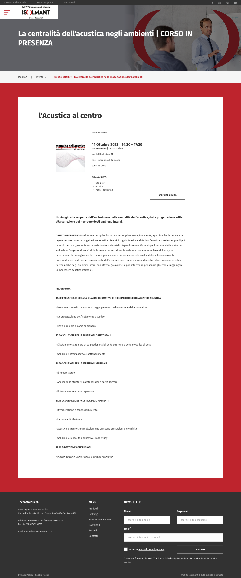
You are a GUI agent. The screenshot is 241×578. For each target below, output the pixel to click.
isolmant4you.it (45, 2)
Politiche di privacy (173, 558)
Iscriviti (200, 549)
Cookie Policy (42, 575)
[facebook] (212, 2)
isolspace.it (70, 2)
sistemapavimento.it (15, 2)
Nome (127, 511)
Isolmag (22, 77)
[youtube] (235, 2)
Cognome (182, 511)
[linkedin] (227, 2)
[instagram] (219, 2)
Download (94, 525)
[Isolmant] (36, 12)
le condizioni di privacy (151, 549)
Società (93, 530)
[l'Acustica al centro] (70, 151)
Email (127, 528)
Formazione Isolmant (100, 519)
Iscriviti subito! (167, 195)
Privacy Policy (25, 575)
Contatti (93, 536)
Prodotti (93, 508)
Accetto (146, 549)
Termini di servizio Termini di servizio (200, 558)
